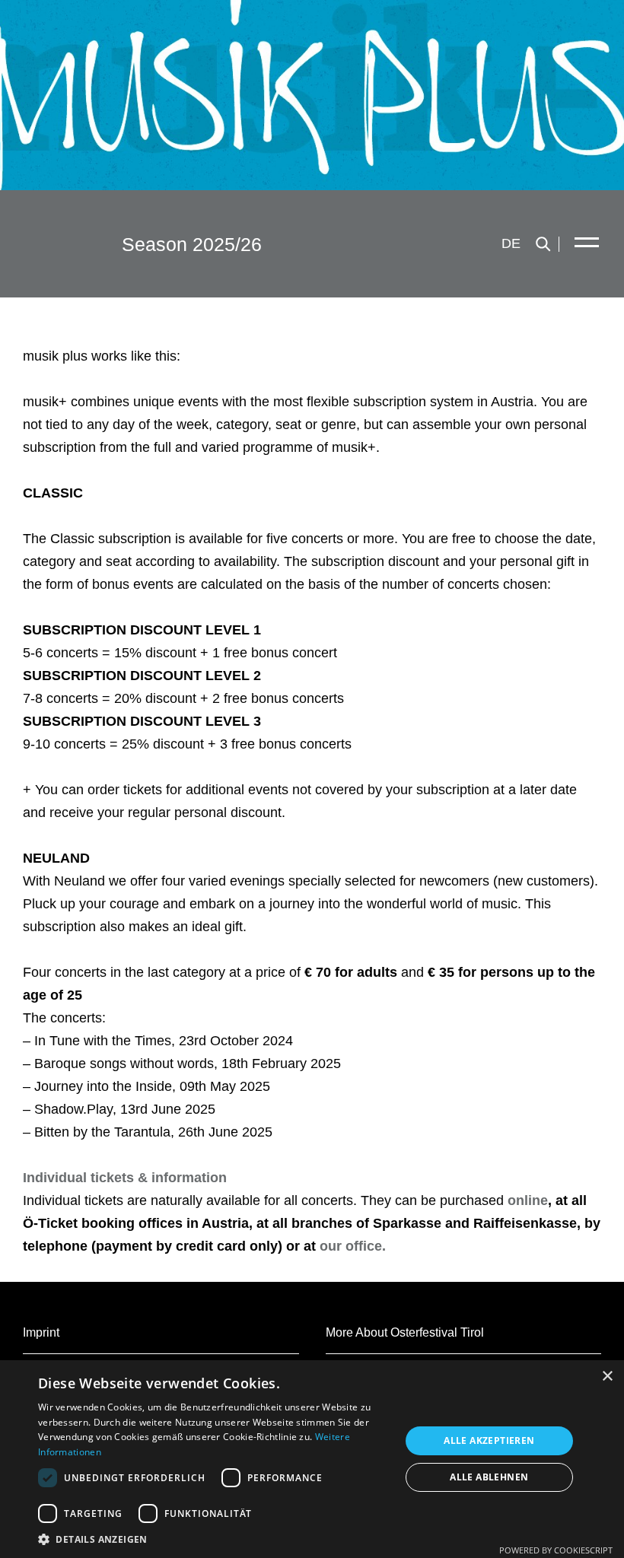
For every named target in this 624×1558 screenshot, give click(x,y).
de (511, 243)
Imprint (41, 1332)
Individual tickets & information (125, 1177)
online (528, 1200)
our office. (353, 1246)
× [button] (607, 1376)
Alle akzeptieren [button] (489, 1440)
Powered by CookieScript (556, 1550)
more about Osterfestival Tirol (405, 1332)
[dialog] (312, 1459)
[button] (214, 1539)
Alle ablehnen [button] (489, 1477)
